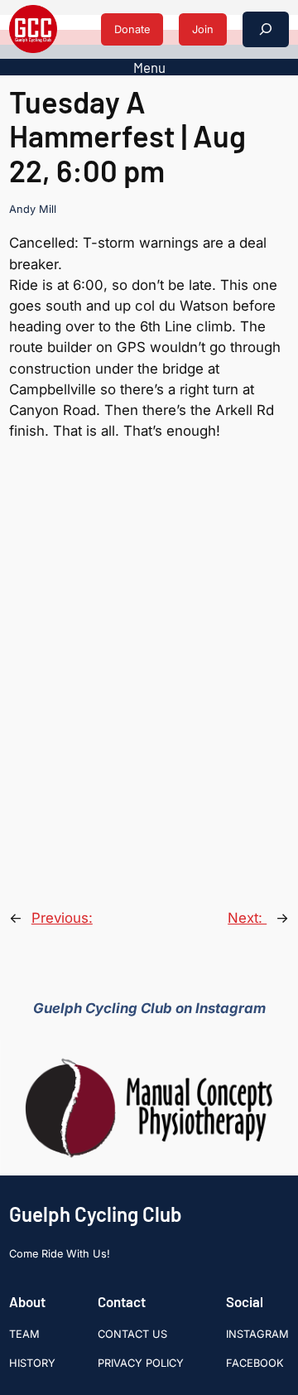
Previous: (62, 918)
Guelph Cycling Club (95, 1214)
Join (203, 29)
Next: (247, 918)
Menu (149, 67)
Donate (132, 29)
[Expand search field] (266, 29)
